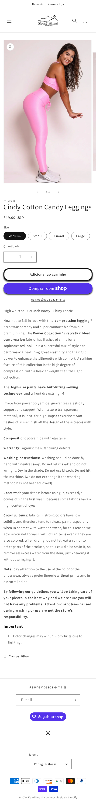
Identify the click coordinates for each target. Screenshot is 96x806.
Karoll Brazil (36, 797)
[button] (9, 21)
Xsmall (59, 236)
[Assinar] (74, 699)
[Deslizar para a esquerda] (38, 192)
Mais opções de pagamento (48, 299)
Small (37, 236)
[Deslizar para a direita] (58, 192)
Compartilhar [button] (19, 656)
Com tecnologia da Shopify (60, 797)
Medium (14, 236)
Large (80, 236)
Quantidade (11, 246)
